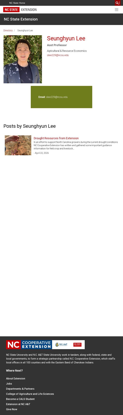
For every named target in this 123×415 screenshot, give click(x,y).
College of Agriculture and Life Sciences (30, 393)
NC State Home (17, 3)
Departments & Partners (20, 388)
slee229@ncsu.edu (58, 55)
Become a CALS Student (20, 399)
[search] (118, 3)
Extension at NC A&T (18, 404)
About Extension (15, 378)
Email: (42, 97)
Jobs (9, 383)
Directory (8, 30)
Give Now (11, 409)
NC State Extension (21, 19)
